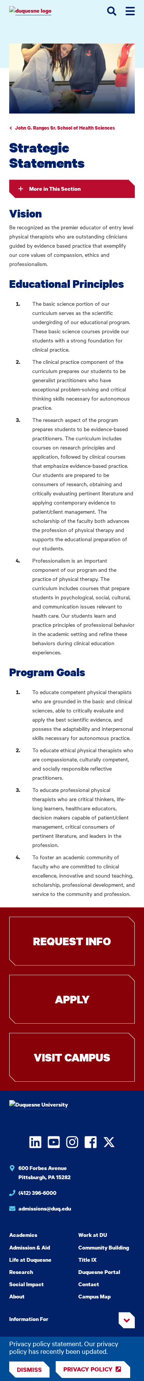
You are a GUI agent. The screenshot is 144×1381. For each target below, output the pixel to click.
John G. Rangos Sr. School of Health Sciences (65, 128)
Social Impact (26, 1284)
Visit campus (72, 1057)
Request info (72, 941)
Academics (23, 1234)
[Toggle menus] (130, 11)
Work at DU (92, 1234)
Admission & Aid (29, 1247)
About (17, 1296)
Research (21, 1272)
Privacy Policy (88, 1369)
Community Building (103, 1247)
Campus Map (94, 1296)
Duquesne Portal (99, 1272)
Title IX (87, 1259)
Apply (72, 999)
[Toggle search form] (111, 11)
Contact (88, 1284)
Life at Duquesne (30, 1259)
